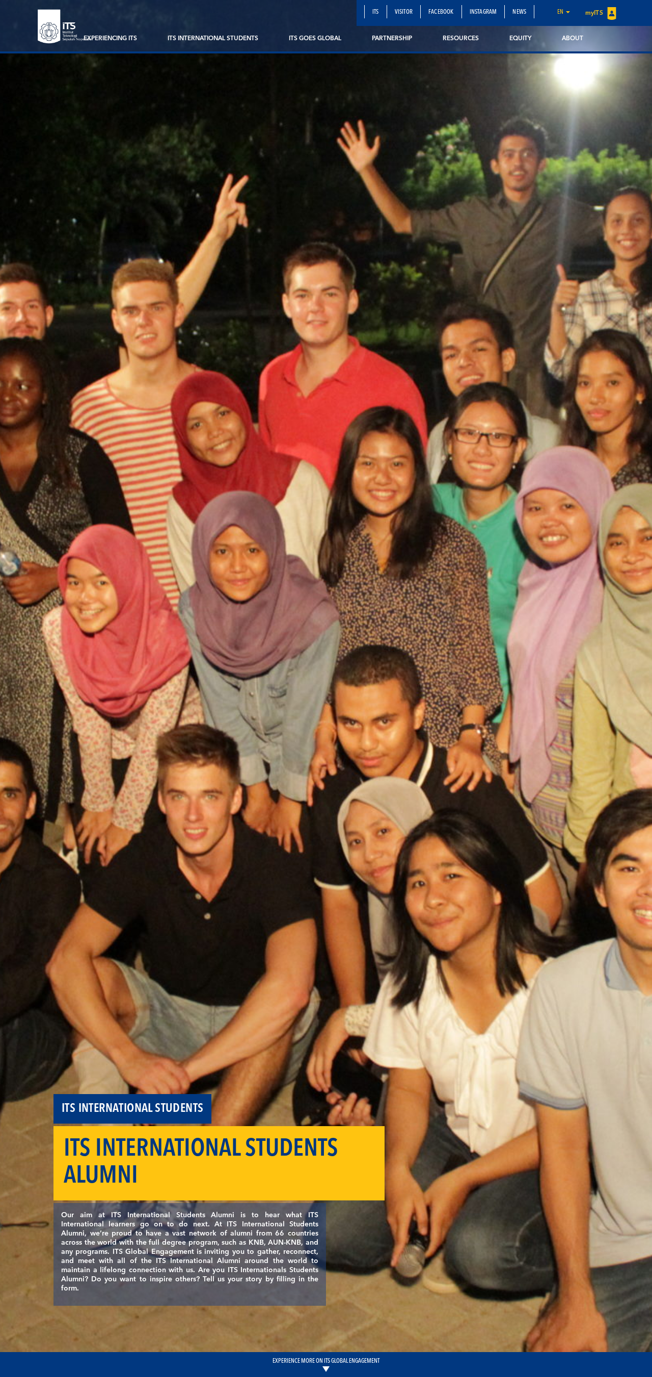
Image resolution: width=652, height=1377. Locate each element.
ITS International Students (213, 39)
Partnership (392, 39)
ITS (375, 12)
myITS (595, 13)
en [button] (561, 12)
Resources (461, 39)
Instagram (483, 12)
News (519, 12)
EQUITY (520, 39)
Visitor (404, 12)
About (572, 39)
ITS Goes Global (315, 39)
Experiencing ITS (110, 39)
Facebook (441, 12)
